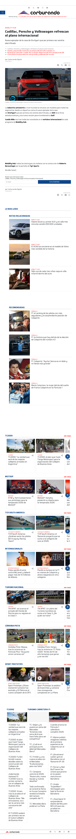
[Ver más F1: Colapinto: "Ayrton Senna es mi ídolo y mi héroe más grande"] (19, 369)
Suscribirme (54, 182)
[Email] (47, 8)
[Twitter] (33, 8)
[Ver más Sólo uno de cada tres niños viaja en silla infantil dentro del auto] (19, 279)
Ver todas (67, 436)
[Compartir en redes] (32, 455)
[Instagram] (43, 8)
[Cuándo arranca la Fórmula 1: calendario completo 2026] (59, 717)
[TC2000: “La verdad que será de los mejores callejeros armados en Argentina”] (17, 717)
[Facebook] (29, 8)
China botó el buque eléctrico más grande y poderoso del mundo (30, 54)
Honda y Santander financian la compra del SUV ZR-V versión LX (30, 50)
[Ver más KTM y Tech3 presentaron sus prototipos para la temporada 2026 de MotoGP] (21, 487)
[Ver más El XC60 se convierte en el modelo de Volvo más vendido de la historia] (19, 254)
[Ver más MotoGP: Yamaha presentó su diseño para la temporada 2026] (50, 487)
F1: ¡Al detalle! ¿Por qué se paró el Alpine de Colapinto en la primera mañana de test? (43, 17)
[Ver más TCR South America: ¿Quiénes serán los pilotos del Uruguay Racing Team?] (21, 523)
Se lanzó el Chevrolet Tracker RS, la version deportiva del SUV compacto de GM (35, 52)
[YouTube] (38, 8)
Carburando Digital (15, 59)
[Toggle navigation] (2, 12)
